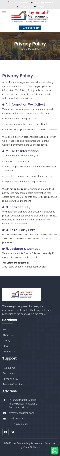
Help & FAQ (9, 367)
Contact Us (9, 351)
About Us (8, 335)
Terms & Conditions (13, 384)
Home (22, 49)
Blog (5, 346)
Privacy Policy (10, 378)
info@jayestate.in (44, 2)
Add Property (31, 28)
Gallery (6, 340)
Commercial (9, 373)
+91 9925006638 (19, 2)
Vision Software (31, 447)
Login (41, 6)
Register (25, 6)
